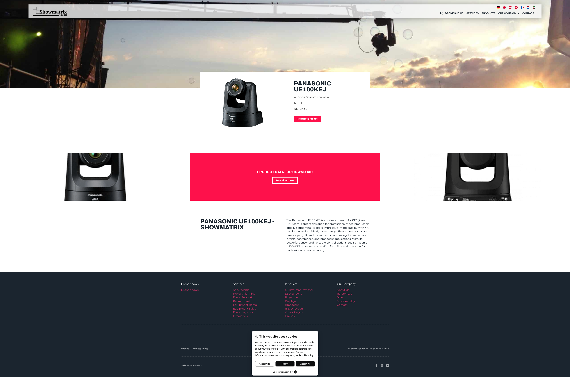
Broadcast (292, 305)
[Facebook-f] (376, 365)
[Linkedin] (387, 365)
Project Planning (244, 293)
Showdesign (241, 290)
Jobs (340, 297)
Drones (290, 316)
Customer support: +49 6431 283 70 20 (368, 348)
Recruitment (241, 301)
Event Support (242, 297)
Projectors (292, 297)
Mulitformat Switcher (299, 290)
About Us (343, 290)
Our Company (507, 13)
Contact (528, 13)
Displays (290, 301)
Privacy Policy (200, 348)
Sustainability (346, 301)
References (344, 293)
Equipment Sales (244, 308)
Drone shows (190, 290)
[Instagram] (382, 365)
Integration (240, 316)
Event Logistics (243, 312)
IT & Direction (294, 308)
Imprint (185, 348)
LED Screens (293, 293)
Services (472, 13)
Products (488, 13)
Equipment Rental (245, 305)
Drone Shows (454, 13)
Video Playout (294, 312)
